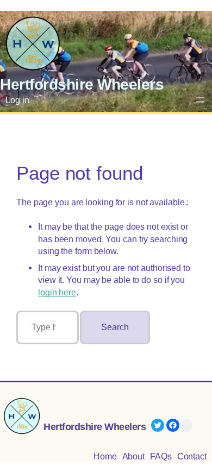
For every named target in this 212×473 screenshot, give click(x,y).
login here (57, 292)
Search (114, 327)
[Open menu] (200, 99)
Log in (17, 100)
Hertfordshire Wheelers (82, 84)
